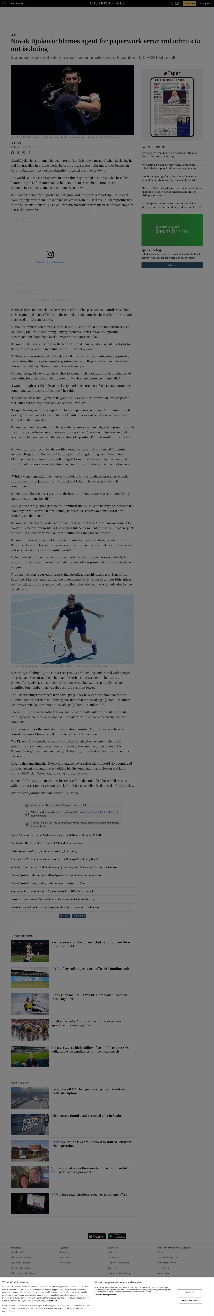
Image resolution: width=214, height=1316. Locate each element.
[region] (107, 1296)
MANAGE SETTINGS (190, 1300)
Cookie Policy (51, 1301)
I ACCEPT (190, 1292)
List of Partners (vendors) (105, 1295)
